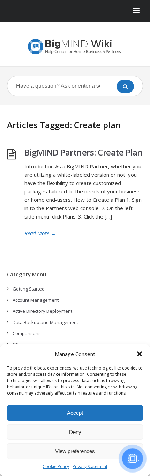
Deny (75, 432)
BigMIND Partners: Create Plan (83, 152)
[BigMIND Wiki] (75, 46)
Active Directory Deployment (42, 311)
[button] (139, 353)
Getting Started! (29, 289)
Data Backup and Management (45, 322)
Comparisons (27, 333)
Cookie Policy (56, 466)
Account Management (36, 300)
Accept (75, 413)
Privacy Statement (90, 466)
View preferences (75, 451)
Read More (40, 233)
